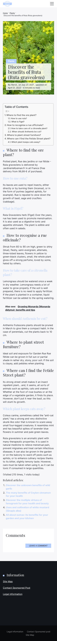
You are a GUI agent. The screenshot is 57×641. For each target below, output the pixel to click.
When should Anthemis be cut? (26, 131)
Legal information (12, 594)
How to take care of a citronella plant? (29, 128)
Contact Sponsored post (38, 631)
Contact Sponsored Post (16, 587)
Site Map (8, 581)
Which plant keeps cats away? (25, 142)
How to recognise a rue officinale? (25, 125)
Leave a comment (38, 545)
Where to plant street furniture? (24, 135)
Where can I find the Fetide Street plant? (28, 138)
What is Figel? (17, 121)
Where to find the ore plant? (21, 115)
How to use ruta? (19, 118)
